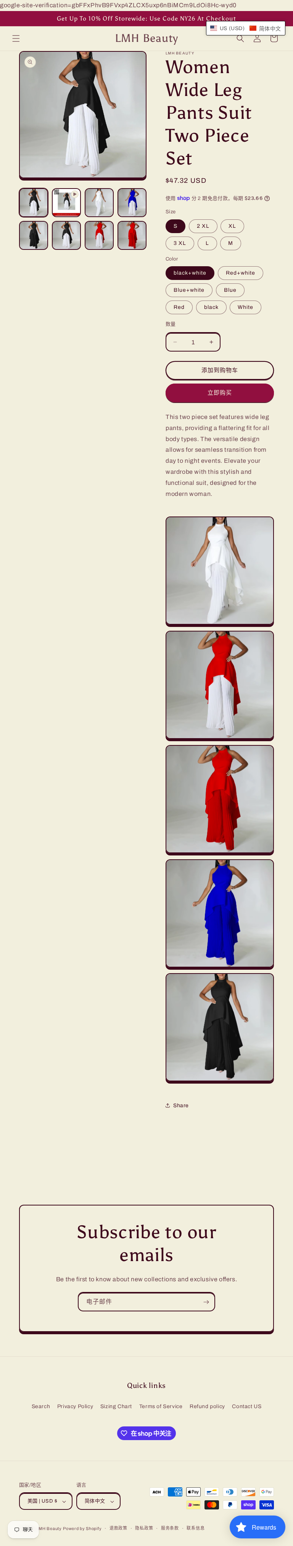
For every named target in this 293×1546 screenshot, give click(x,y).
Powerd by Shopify (82, 1528)
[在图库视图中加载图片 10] (33, 235)
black (211, 307)
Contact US (246, 1406)
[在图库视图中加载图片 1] (33, 202)
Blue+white (189, 290)
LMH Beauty (49, 1528)
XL (232, 226)
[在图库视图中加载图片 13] (132, 235)
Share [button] (181, 1105)
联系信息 (195, 1528)
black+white (190, 273)
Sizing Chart (116, 1406)
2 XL (203, 226)
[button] (16, 38)
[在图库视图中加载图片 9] (132, 202)
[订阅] (206, 1302)
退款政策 (118, 1528)
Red (179, 307)
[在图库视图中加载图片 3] (99, 202)
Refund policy (207, 1406)
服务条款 (170, 1528)
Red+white (240, 273)
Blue (230, 290)
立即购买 (220, 393)
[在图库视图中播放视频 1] (66, 202)
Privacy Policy (75, 1406)
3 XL (180, 243)
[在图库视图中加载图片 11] (66, 235)
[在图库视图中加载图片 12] (99, 235)
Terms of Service (161, 1406)
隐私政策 (144, 1528)
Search (41, 1406)
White (245, 307)
